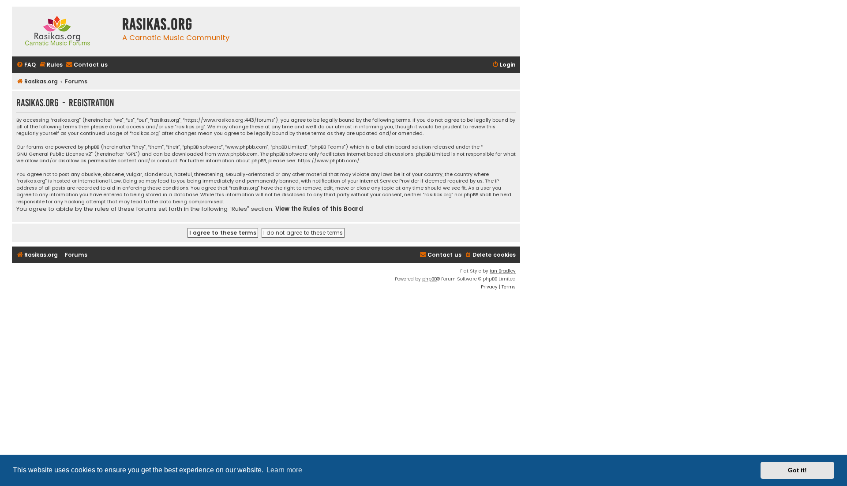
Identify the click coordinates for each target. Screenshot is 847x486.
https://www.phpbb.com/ (329, 160)
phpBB (429, 279)
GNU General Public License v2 (53, 154)
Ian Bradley (503, 271)
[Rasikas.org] (65, 31)
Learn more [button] (284, 470)
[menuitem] (26, 65)
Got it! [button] (797, 470)
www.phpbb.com (237, 154)
